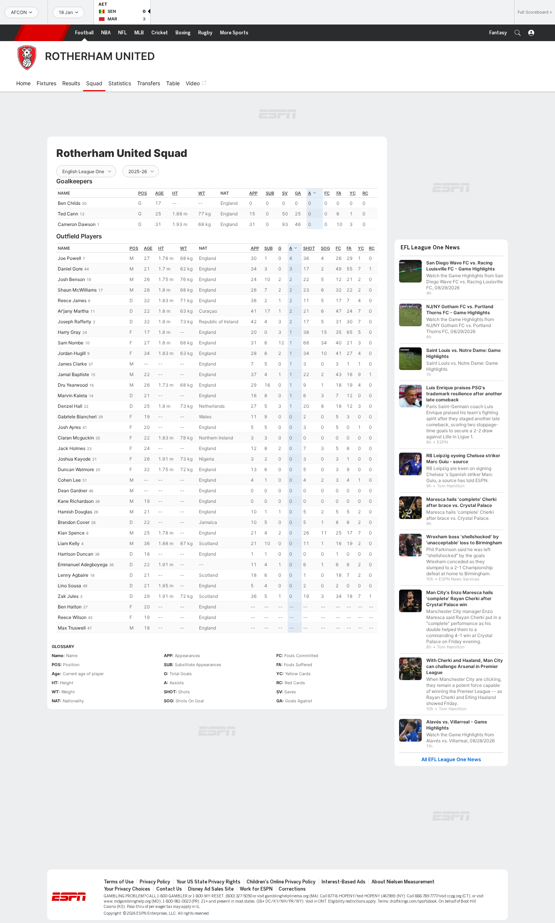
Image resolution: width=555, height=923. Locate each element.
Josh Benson (71, 279)
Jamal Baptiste (73, 374)
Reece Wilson (72, 617)
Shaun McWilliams (77, 290)
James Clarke (72, 364)
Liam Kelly (69, 543)
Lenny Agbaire (73, 575)
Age (159, 193)
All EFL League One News (451, 759)
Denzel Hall (70, 406)
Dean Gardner (72, 490)
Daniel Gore (70, 269)
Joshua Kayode (74, 459)
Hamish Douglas (75, 511)
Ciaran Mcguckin (76, 438)
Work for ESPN (256, 889)
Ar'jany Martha (73, 311)
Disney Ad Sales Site (211, 889)
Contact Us (169, 889)
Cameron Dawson (77, 224)
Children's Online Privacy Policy (281, 882)
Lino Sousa (69, 585)
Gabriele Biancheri (77, 416)
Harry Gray (69, 332)
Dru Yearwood (73, 385)
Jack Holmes (71, 448)
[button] (518, 33)
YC (353, 193)
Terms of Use (119, 882)
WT (201, 193)
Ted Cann (68, 214)
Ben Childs (69, 203)
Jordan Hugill (72, 353)
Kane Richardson (76, 501)
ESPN (42, 33)
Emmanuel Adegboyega (83, 564)
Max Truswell (72, 628)
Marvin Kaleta (72, 395)
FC (327, 193)
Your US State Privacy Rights (208, 882)
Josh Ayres (69, 427)
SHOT (309, 248)
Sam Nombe (70, 343)
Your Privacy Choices (127, 889)
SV (285, 193)
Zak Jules (68, 596)
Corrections (292, 889)
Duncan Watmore (76, 469)
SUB (270, 193)
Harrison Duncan (75, 554)
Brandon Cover (73, 522)
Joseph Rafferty (74, 321)
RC (365, 193)
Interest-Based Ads (343, 882)
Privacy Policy (155, 882)
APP (253, 193)
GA (298, 193)
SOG (325, 248)
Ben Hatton (70, 607)
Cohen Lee (69, 480)
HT (175, 193)
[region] (217, 208)
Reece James (72, 300)
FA (338, 193)
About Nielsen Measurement (403, 882)
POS (142, 193)
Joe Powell (69, 258)
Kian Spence (71, 533)
